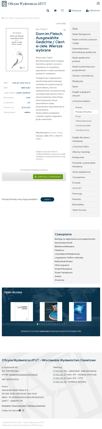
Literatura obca (56, 154)
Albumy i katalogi (81, 151)
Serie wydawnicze (81, 171)
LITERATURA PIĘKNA (43, 154)
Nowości (76, 199)
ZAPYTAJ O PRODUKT (49, 176)
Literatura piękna (20, 18)
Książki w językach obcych (81, 93)
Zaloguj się (76, 10)
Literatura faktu (80, 146)
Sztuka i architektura (83, 75)
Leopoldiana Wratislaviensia (67, 254)
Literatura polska (83, 125)
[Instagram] (23, 410)
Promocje (77, 193)
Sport (75, 86)
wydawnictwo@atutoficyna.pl (23, 374)
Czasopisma (78, 177)
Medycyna (77, 81)
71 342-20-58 (60, 381)
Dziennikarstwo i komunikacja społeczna (84, 50)
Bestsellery (78, 204)
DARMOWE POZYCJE (49, 331)
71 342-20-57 (60, 374)
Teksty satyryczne (84, 121)
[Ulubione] (62, 10)
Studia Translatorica (63, 272)
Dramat (79, 107)
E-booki (76, 182)
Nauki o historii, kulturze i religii (84, 41)
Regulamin (6, 406)
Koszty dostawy (19, 406)
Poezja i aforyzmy (34, 18)
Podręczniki (78, 157)
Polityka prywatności (36, 406)
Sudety (58, 276)
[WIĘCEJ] (22, 311)
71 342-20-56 (60, 370)
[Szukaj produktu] (48, 10)
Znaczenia (59, 280)
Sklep (11, 18)
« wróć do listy (60, 23)
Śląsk (75, 28)
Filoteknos (59, 250)
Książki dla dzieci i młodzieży (81, 139)
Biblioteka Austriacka (53, 157)
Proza (78, 116)
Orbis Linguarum (62, 265)
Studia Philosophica (63, 269)
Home (6, 18)
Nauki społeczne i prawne (81, 59)
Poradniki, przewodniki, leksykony (84, 164)
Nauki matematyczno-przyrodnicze (84, 68)
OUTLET (77, 188)
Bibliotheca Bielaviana (64, 246)
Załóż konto (94, 10)
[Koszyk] (55, 10)
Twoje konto (6, 425)
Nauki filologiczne (81, 34)
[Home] (51, 3)
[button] (37, 324)
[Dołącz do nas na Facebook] (20, 410)
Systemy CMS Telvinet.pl (33, 425)
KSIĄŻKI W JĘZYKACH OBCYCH (47, 152)
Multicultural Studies (64, 261)
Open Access (79, 209)
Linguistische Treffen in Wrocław (69, 257)
